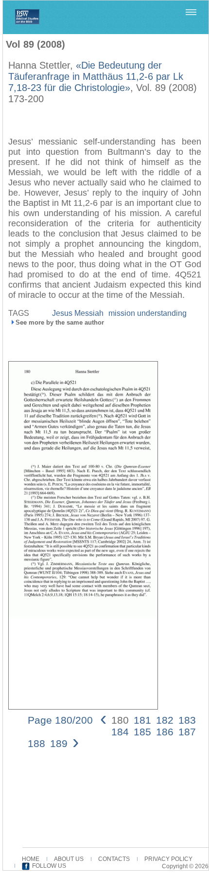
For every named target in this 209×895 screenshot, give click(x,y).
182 (165, 720)
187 (187, 731)
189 (59, 743)
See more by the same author (60, 322)
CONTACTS (114, 859)
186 (165, 731)
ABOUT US (69, 859)
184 (120, 731)
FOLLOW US (49, 865)
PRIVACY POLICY (168, 859)
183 (187, 720)
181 (142, 720)
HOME (30, 859)
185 (142, 731)
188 (36, 743)
